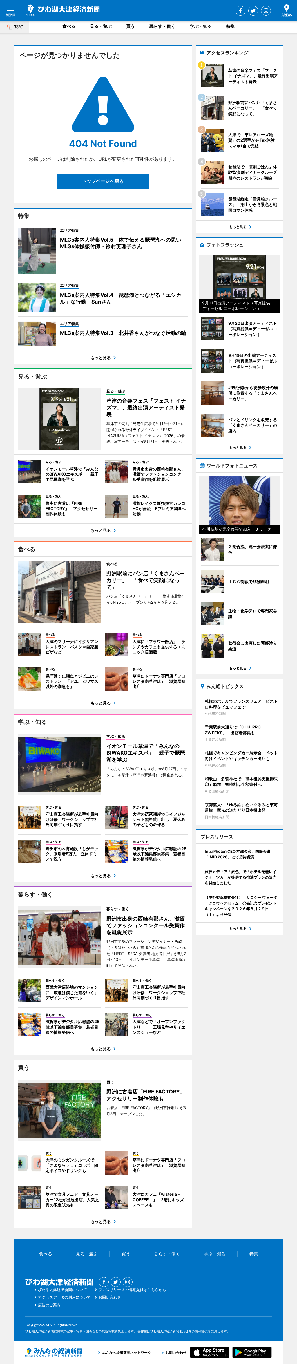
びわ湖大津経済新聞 (63, 10)
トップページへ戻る (103, 181)
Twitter (253, 11)
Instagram (266, 11)
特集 (230, 26)
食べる (68, 26)
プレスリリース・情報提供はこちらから (132, 1289)
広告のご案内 (49, 1305)
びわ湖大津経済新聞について (62, 1289)
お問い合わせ (109, 1297)
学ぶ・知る (201, 26)
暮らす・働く (162, 26)
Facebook (240, 11)
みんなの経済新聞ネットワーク (53, 1352)
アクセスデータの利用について (64, 1297)
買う (130, 26)
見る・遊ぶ (101, 26)
